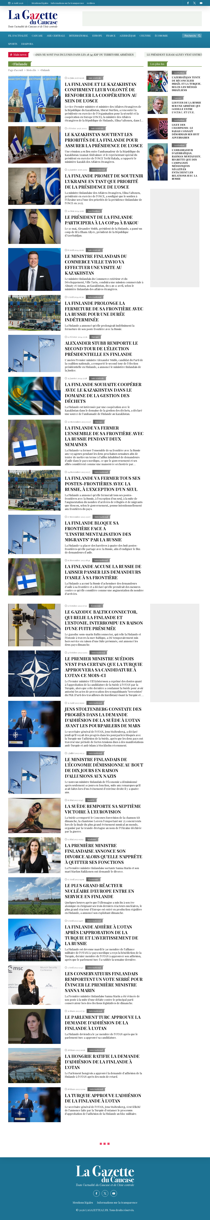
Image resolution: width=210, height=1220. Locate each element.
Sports (12, 43)
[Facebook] (187, 2)
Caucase (37, 35)
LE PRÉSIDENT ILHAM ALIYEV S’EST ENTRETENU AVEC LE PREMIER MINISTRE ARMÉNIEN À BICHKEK (141, 54)
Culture (145, 35)
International (78, 35)
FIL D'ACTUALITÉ (18, 35)
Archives (91, 3)
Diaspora (27, 43)
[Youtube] (201, 2)
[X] (194, 2)
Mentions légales (40, 3)
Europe (97, 35)
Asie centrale (56, 35)
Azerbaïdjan (128, 35)
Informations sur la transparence (67, 3)
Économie (161, 35)
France (111, 35)
